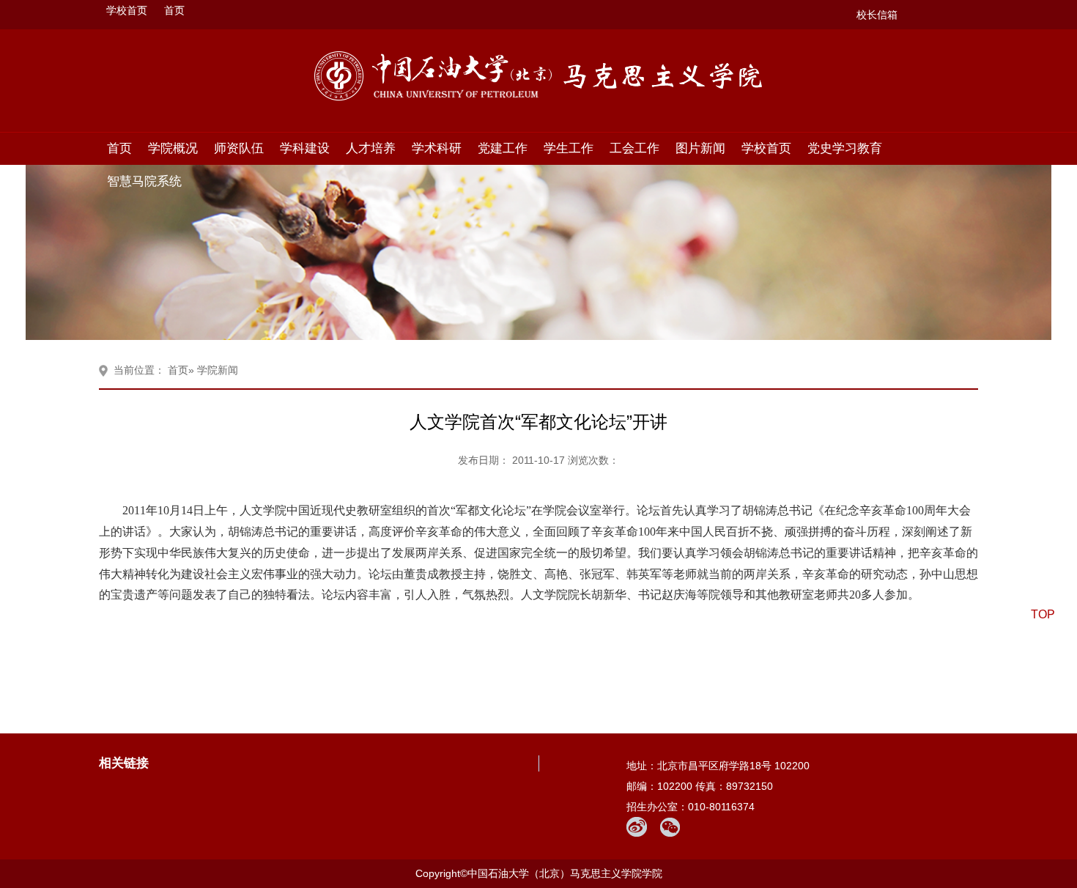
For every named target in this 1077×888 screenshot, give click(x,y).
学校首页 (126, 10)
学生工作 (568, 148)
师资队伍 (239, 148)
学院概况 (173, 148)
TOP (1043, 614)
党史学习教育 (844, 148)
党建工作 (503, 148)
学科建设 (305, 148)
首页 (174, 10)
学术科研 (437, 148)
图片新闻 (700, 148)
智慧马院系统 (144, 181)
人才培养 (371, 148)
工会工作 (634, 148)
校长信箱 (877, 15)
